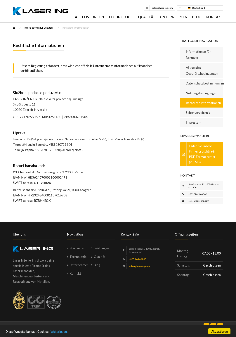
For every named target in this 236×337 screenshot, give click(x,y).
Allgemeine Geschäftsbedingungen (202, 70)
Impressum (193, 122)
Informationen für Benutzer (38, 27)
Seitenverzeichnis (198, 113)
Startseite (77, 248)
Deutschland (198, 7)
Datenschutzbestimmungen (204, 83)
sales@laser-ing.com (162, 7)
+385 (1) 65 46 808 (197, 194)
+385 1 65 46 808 (137, 259)
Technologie (121, 17)
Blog (196, 17)
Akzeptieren (219, 331)
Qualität (146, 17)
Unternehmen (174, 17)
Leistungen (93, 17)
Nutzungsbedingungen (201, 93)
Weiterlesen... (60, 331)
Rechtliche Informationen (203, 103)
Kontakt (214, 17)
